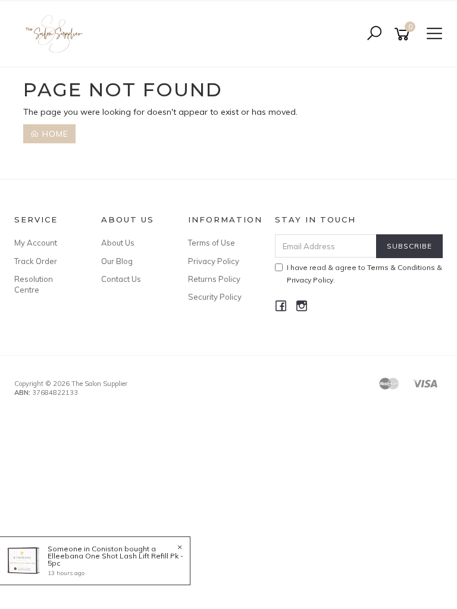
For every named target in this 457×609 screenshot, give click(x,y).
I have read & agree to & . (364, 273)
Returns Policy (214, 279)
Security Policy (215, 297)
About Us (117, 242)
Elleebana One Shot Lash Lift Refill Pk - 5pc (115, 559)
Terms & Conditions (401, 267)
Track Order (35, 261)
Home (53, 133)
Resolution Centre (33, 284)
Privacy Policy (213, 261)
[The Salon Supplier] (57, 33)
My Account (35, 242)
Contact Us (121, 279)
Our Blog (117, 261)
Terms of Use (211, 242)
